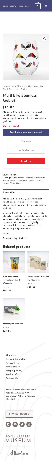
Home (6, 86)
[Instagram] (29, 424)
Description (9, 192)
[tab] (26, 192)
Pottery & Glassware (28, 86)
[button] (19, 414)
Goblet (39, 180)
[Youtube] (15, 424)
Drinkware (22, 180)
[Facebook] (8, 424)
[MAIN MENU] (46, 6)
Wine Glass (15, 183)
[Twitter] (22, 424)
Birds (12, 180)
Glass (31, 180)
